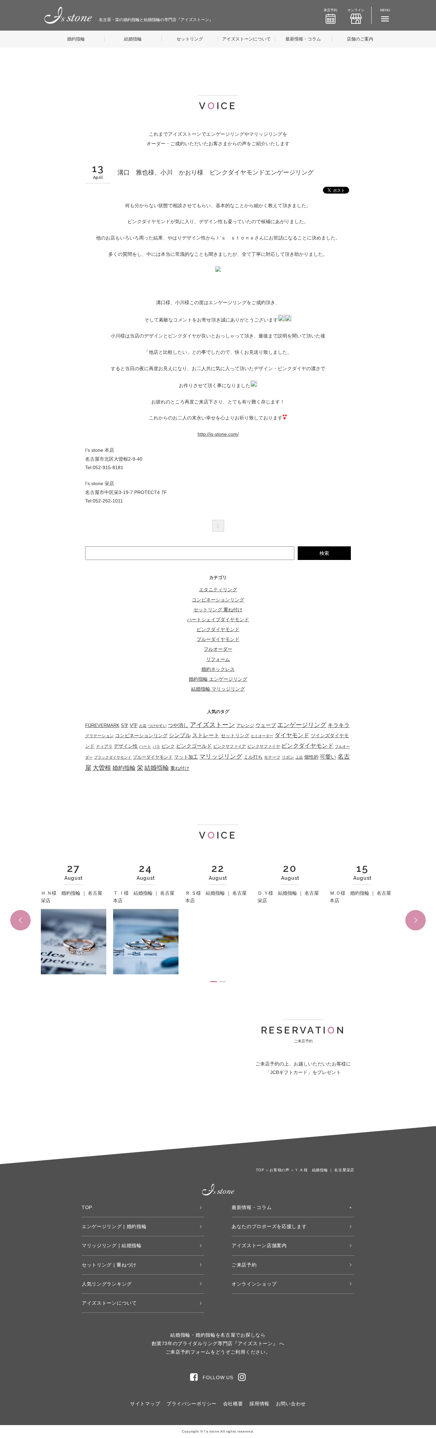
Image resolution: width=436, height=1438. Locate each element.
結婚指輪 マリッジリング (218, 689)
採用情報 (259, 1403)
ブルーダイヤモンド (218, 639)
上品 (299, 757)
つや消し (178, 725)
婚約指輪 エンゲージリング (218, 679)
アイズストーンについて (246, 39)
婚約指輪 (76, 39)
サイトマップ (145, 1403)
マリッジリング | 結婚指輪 (112, 1245)
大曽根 (102, 767)
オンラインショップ (254, 1284)
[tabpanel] (73, 920)
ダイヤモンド (292, 735)
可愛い (328, 757)
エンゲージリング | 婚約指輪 (114, 1226)
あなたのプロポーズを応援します (269, 1226)
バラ (156, 746)
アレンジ (245, 725)
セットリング (189, 39)
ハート (145, 746)
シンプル (180, 735)
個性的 (311, 757)
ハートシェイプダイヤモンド (218, 619)
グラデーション (99, 735)
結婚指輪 (133, 39)
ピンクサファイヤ (263, 746)
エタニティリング (218, 589)
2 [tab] (222, 981)
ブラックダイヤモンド (112, 757)
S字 (124, 725)
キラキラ (338, 725)
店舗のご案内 (360, 39)
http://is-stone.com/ (218, 434)
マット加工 (186, 757)
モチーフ (272, 757)
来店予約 (330, 10)
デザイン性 (126, 746)
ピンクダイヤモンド (218, 629)
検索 (324, 553)
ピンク (168, 746)
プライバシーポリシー (192, 1403)
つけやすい (157, 726)
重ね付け (179, 768)
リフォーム (218, 659)
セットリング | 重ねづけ (109, 1265)
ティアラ (104, 746)
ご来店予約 (244, 1265)
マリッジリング (220, 756)
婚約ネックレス (218, 669)
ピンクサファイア (229, 746)
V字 (134, 725)
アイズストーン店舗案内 (259, 1245)
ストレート (205, 735)
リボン (288, 757)
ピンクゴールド (194, 746)
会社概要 (233, 1403)
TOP (87, 1207)
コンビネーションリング (218, 599)
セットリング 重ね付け (218, 609)
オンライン (355, 10)
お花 (142, 726)
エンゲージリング (301, 725)
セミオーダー (262, 736)
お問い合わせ (291, 1403)
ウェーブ (265, 725)
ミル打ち (253, 757)
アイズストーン (212, 724)
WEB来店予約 (266, 1111)
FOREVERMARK (102, 725)
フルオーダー (218, 649)
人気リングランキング (107, 1284)
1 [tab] (213, 981)
